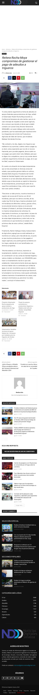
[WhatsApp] (23, 78)
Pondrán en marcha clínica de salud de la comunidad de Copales (29, 366)
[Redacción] (3, 73)
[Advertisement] (19, 25)
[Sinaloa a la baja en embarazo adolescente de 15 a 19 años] (7, 573)
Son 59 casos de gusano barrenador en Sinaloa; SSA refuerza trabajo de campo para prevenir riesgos (24, 419)
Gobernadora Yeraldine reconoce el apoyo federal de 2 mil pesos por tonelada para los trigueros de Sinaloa (9, 333)
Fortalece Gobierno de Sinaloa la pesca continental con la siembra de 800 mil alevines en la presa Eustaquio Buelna (25, 409)
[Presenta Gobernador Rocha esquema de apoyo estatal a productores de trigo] (9, 295)
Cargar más (19, 505)
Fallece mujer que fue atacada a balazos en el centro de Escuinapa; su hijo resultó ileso (25, 485)
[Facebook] (10, 78)
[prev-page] (3, 439)
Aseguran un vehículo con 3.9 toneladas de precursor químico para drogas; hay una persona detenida (25, 546)
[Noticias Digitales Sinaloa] (19, 634)
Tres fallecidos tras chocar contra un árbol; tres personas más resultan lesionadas (25, 475)
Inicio (3, 49)
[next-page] (6, 439)
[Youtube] (22, 678)
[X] (14, 78)
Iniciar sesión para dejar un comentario (19, 451)
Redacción (9, 73)
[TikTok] (10, 678)
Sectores (8, 49)
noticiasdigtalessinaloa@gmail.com (24, 665)
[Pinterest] (18, 78)
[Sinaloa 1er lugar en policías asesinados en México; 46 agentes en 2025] (7, 583)
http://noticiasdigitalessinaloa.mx (19, 395)
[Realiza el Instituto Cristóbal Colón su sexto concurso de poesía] (7, 528)
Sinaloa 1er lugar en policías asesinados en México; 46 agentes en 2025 (25, 582)
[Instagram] (7, 678)
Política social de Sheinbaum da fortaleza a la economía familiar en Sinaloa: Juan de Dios (24, 562)
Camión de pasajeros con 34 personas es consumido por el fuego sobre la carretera (25, 464)
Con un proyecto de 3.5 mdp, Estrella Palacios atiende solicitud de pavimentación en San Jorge (25, 536)
